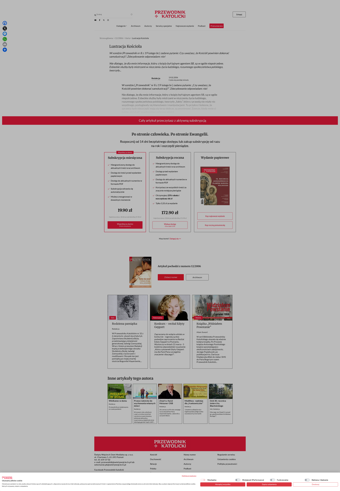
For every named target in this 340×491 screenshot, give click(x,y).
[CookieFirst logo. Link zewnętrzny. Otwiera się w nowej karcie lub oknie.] (7, 478)
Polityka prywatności (189, 476)
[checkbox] (203, 480)
